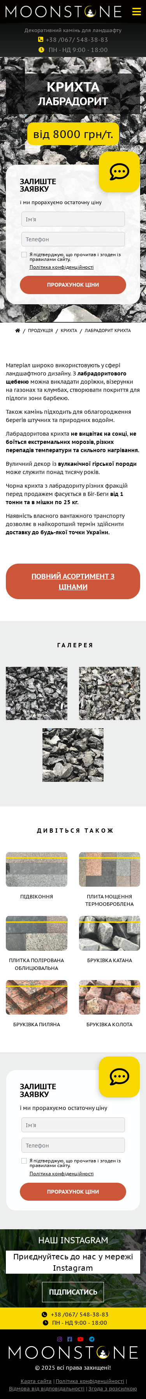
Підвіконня (36, 896)
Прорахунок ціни (73, 284)
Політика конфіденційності (62, 266)
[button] (136, 11)
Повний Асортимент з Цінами (73, 581)
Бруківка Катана (109, 960)
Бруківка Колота (109, 1024)
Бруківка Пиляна (36, 1024)
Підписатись (73, 1291)
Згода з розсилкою (112, 1388)
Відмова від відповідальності (46, 1388)
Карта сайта (36, 1380)
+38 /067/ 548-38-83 (77, 39)
